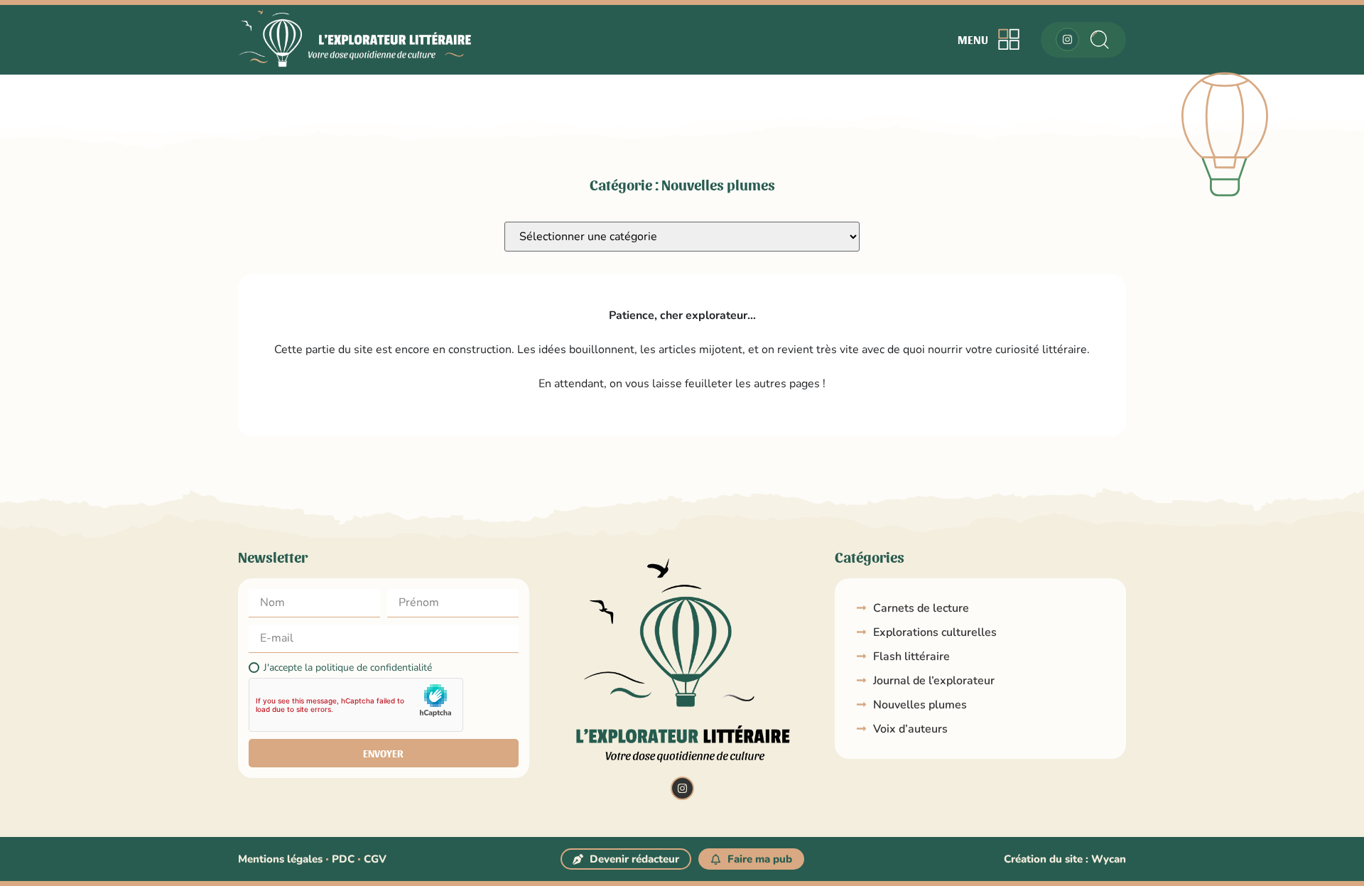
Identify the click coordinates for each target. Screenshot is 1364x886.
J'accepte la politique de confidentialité (348, 667)
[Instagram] (1067, 39)
